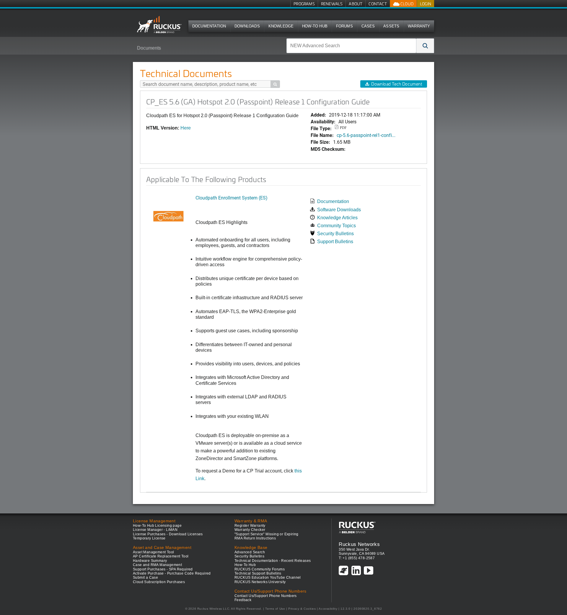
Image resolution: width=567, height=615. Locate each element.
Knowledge (281, 26)
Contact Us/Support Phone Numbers (265, 596)
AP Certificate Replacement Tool (160, 556)
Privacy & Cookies (302, 608)
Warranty (419, 26)
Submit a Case (145, 577)
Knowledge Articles (337, 217)
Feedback (242, 600)
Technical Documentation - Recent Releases (272, 561)
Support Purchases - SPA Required (163, 569)
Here (185, 127)
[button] (425, 45)
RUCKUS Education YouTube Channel (267, 577)
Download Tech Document (396, 84)
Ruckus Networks (359, 544)
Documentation (209, 26)
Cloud (407, 3)
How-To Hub (315, 26)
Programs (304, 3)
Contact (378, 3)
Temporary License (149, 538)
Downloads (247, 26)
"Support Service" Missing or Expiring (266, 534)
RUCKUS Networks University (260, 582)
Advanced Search (249, 552)
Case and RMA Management (157, 565)
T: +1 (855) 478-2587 (357, 558)
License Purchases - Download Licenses (168, 534)
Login (425, 3)
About (355, 3)
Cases (368, 26)
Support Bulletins (335, 241)
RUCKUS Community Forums (259, 569)
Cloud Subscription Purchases (159, 582)
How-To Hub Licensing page (157, 526)
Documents (149, 47)
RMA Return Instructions (255, 538)
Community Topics (336, 225)
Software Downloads (339, 209)
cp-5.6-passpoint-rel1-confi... (366, 135)
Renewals (332, 3)
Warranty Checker (249, 530)
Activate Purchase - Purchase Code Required (172, 573)
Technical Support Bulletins (257, 573)
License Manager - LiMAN (155, 530)
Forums (344, 26)
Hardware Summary (150, 561)
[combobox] (351, 45)
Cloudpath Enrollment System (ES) (231, 197)
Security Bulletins (335, 233)
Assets (391, 26)
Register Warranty (249, 526)
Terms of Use (275, 608)
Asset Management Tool (153, 552)
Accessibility (328, 608)
